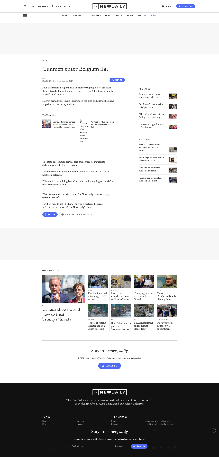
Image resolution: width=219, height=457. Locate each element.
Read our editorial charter (128, 404)
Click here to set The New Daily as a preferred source (73, 204)
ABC (44, 78)
